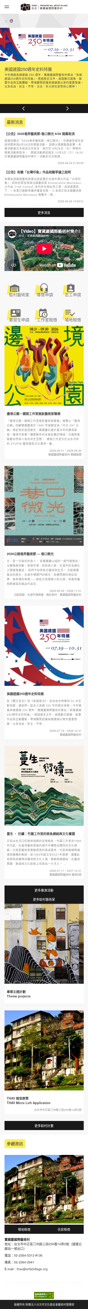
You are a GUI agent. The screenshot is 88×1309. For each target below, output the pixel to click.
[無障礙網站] (44, 1295)
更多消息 (44, 212)
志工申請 (73, 295)
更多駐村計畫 (44, 1125)
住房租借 (64, 1229)
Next (66, 108)
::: (6, 21)
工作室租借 (47, 320)
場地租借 (73, 320)
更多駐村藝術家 (44, 899)
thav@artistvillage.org (32, 1269)
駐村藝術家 (19, 295)
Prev (22, 108)
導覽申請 (45, 295)
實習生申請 (19, 320)
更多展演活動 (44, 890)
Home (44, 5)
